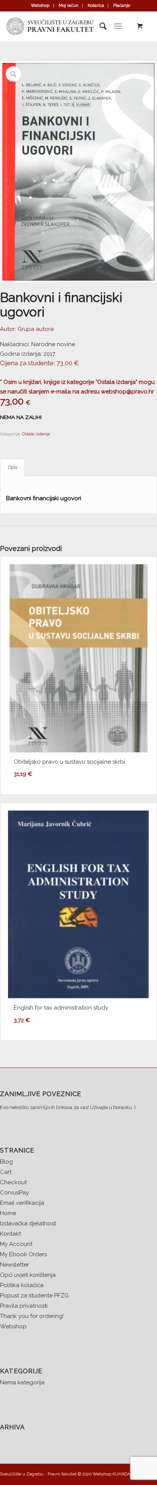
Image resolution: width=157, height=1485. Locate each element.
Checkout (13, 1182)
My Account (16, 1244)
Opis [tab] (12, 467)
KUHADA (121, 1474)
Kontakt (10, 1233)
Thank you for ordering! (32, 1316)
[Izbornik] (118, 26)
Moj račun (68, 5)
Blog (6, 1161)
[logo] (63, 26)
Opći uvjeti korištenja (28, 1274)
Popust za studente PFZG (34, 1295)
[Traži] (99, 26)
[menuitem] (40, 6)
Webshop (40, 5)
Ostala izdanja (36, 434)
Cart (5, 1172)
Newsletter (14, 1264)
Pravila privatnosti (24, 1305)
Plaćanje (121, 5)
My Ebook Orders (23, 1254)
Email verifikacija (22, 1202)
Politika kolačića (21, 1285)
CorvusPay (14, 1192)
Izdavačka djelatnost (28, 1223)
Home (8, 1213)
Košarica (96, 5)
